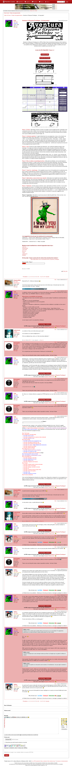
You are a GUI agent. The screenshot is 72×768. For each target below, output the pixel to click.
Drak (15, 20)
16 (40, 276)
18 (44, 276)
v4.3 (11, 761)
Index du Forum (7, 15)
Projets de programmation (17, 15)
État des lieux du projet (45, 57)
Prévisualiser (64, 729)
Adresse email (7, 710)
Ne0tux (15, 536)
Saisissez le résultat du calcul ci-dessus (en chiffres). (15, 747)
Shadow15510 (25, 248)
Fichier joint (65, 271)
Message (15, 27)
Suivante (47, 276)
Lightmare (24, 246)
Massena (24, 251)
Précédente (25, 276)
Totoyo (23, 252)
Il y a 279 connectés (36, 761)
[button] (20, 1)
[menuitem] (20, 1)
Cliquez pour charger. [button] (33, 10)
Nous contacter (44, 761)
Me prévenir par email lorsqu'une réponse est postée (16, 742)
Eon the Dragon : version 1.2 (45, 324)
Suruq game (17, 342)
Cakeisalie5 (24, 249)
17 (42, 276)
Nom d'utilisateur (8, 705)
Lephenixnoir (24, 253)
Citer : (55, 279)
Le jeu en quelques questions (45, 61)
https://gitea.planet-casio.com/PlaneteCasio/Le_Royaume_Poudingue (45, 259)
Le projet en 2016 (44, 54)
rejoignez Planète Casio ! (50, 327)
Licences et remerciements (62, 761)
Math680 (24, 255)
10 (38, 276)
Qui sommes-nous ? (52, 761)
